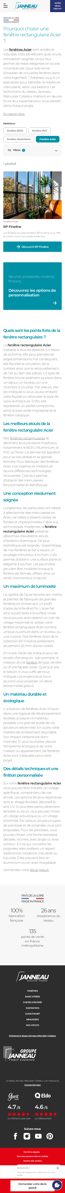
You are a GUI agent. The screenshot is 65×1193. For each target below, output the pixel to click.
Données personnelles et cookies (32, 1156)
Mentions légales (32, 1152)
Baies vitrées (32, 996)
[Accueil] (26, 6)
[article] (32, 211)
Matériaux (9, 123)
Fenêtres (32, 991)
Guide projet (32, 1013)
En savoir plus (14, 114)
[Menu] (5, 5)
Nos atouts (32, 1025)
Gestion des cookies (32, 1161)
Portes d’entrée (32, 1002)
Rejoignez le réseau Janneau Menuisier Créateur (32, 1035)
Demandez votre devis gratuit (32, 1185)
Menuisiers (32, 1019)
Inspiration (32, 1008)
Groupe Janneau (32, 1085)
